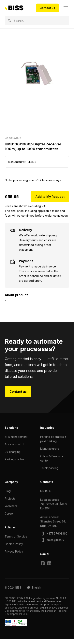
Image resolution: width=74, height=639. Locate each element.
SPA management (16, 436)
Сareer (9, 513)
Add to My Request (50, 197)
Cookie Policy (14, 544)
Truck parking (49, 468)
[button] (34, 587)
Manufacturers (49, 448)
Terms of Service (16, 536)
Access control (14, 444)
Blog (8, 491)
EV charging (13, 451)
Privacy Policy (14, 551)
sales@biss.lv (55, 539)
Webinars (11, 506)
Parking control (14, 459)
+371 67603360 (57, 533)
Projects (10, 498)
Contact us (47, 7)
